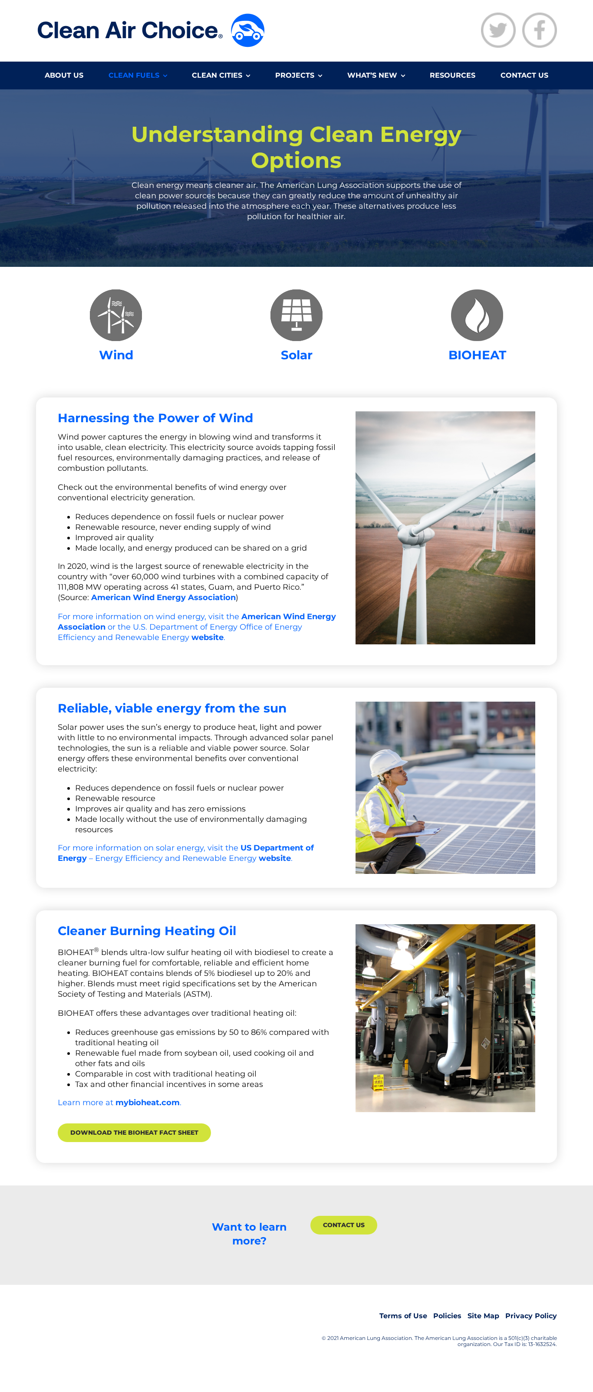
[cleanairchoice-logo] (151, 15)
